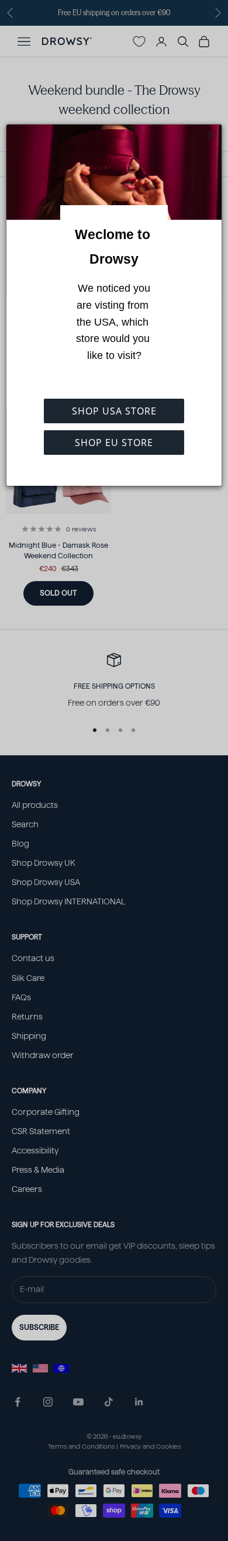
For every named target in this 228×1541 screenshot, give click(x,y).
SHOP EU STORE (114, 442)
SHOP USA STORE (114, 411)
